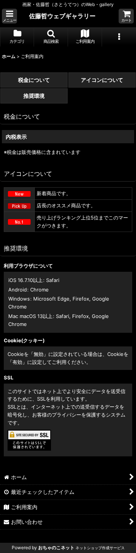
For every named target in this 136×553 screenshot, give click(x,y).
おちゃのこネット (56, 547)
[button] (9, 16)
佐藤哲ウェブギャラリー (62, 16)
